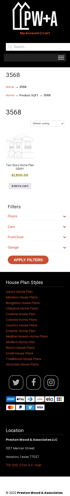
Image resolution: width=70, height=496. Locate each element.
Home (10, 87)
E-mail (36, 465)
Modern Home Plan (20, 342)
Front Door (16, 237)
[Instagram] (51, 382)
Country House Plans (21, 325)
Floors (12, 216)
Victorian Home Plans (22, 364)
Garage (13, 247)
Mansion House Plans (22, 297)
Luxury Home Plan (19, 291)
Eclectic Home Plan (20, 331)
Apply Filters (28, 260)
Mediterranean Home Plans (27, 336)
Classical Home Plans (22, 308)
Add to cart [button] (19, 186)
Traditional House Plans (23, 359)
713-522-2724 (16, 465)
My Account (30, 33)
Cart (46, 33)
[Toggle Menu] (61, 57)
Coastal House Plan (20, 314)
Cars (11, 227)
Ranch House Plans (20, 347)
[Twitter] (16, 382)
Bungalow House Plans (23, 303)
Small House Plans (19, 353)
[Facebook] (33, 382)
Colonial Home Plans (21, 319)
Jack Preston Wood (35, 15)
